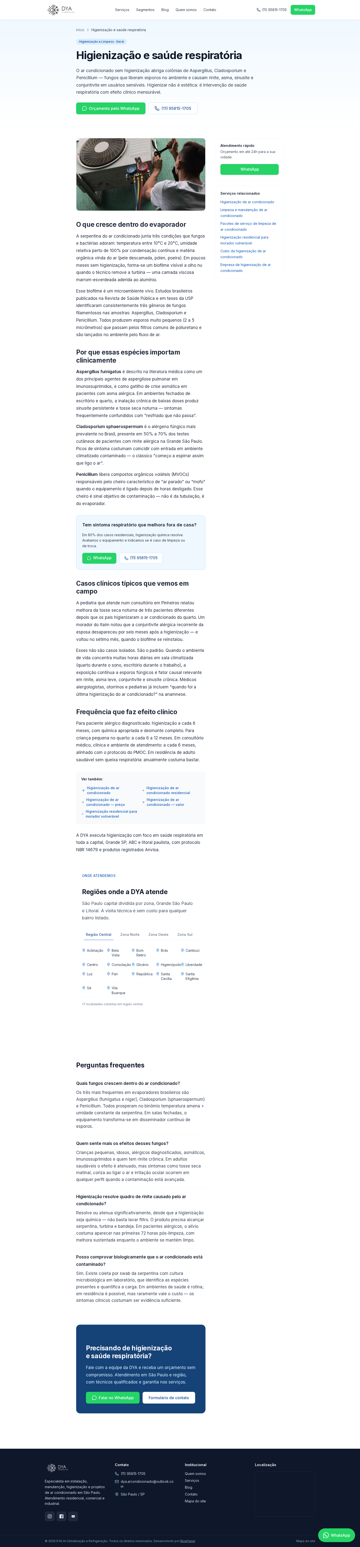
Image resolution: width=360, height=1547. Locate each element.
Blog (165, 10)
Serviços (122, 10)
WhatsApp (303, 10)
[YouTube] (73, 1516)
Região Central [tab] (98, 934)
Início (80, 30)
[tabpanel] (141, 976)
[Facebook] (61, 1516)
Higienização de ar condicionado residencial (168, 790)
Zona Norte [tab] (130, 934)
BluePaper (187, 1541)
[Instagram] (50, 1516)
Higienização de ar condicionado (103, 790)
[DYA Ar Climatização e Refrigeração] (60, 10)
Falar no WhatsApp (116, 1397)
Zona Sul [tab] (184, 934)
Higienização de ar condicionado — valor (165, 802)
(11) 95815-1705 (274, 10)
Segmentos (145, 10)
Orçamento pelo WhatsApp (114, 108)
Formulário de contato (169, 1397)
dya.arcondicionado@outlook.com (147, 1483)
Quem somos (186, 10)
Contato (210, 10)
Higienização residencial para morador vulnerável (111, 813)
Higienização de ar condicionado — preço (105, 802)
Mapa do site (195, 1501)
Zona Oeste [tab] (158, 934)
